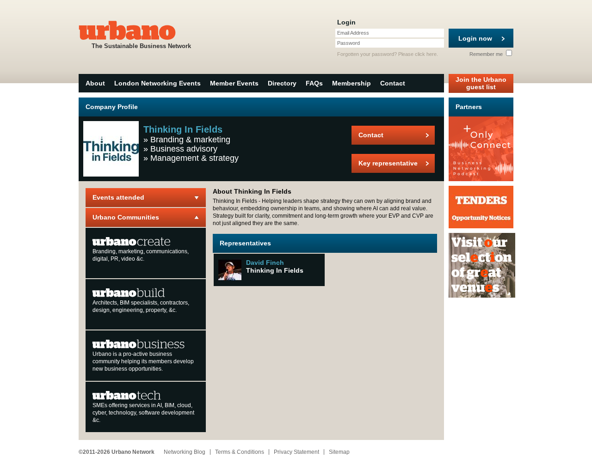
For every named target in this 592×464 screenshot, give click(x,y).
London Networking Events (157, 83)
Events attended (118, 197)
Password (348, 43)
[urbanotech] (126, 395)
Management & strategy (194, 158)
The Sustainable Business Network (141, 46)
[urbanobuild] (128, 292)
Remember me (486, 54)
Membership (351, 83)
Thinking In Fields (274, 270)
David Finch (265, 262)
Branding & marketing (190, 139)
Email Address (353, 33)
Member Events (234, 83)
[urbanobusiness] (138, 343)
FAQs (314, 83)
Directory (282, 83)
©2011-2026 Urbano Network (116, 452)
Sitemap (339, 452)
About (95, 83)
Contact (392, 83)
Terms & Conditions (239, 452)
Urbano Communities (125, 217)
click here (426, 54)
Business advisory (183, 148)
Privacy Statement (296, 452)
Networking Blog (184, 452)
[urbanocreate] (131, 241)
